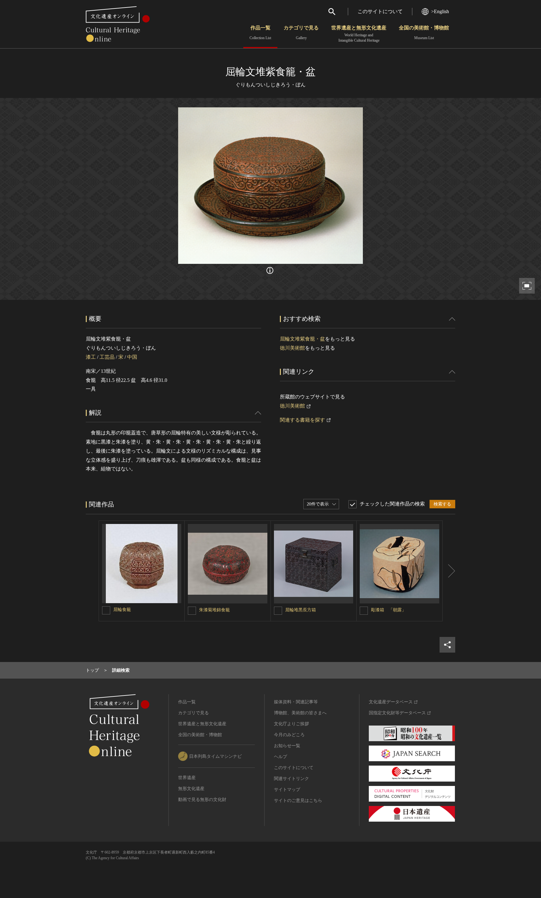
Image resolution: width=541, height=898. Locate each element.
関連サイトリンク (291, 778)
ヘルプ (280, 756)
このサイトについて (380, 11)
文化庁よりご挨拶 (291, 723)
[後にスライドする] (449, 571)
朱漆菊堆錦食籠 (214, 610)
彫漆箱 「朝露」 (388, 610)
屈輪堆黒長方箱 (300, 610)
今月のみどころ (289, 734)
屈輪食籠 (122, 609)
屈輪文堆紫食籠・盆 (302, 338)
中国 (132, 357)
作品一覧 (260, 32)
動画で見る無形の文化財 (202, 799)
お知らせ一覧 (287, 745)
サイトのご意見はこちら (298, 800)
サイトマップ (287, 789)
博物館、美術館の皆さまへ (300, 713)
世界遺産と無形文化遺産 (358, 34)
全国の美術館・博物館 (424, 32)
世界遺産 (187, 777)
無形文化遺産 (191, 788)
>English (440, 11)
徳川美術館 (292, 348)
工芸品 (107, 357)
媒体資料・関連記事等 (296, 702)
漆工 (91, 357)
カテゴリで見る (301, 32)
